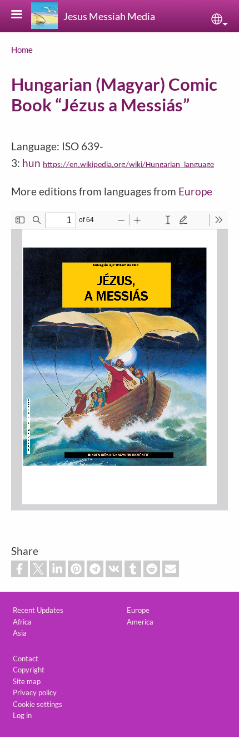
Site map (27, 681)
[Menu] (23, 15)
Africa (22, 621)
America (140, 621)
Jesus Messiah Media (109, 16)
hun (31, 162)
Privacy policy (35, 692)
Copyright (28, 669)
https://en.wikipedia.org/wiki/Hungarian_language (128, 165)
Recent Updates (38, 610)
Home (22, 50)
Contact (25, 658)
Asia (20, 632)
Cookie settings (37, 704)
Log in (22, 715)
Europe (195, 191)
